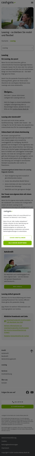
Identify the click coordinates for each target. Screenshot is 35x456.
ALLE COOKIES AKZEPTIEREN (18, 243)
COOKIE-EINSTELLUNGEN (17, 237)
